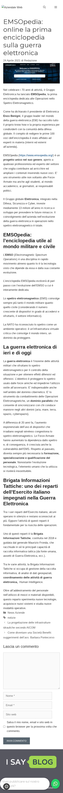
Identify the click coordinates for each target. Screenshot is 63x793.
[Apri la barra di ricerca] (44, 7)
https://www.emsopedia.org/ (36, 155)
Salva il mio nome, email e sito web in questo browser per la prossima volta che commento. (32, 727)
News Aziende (16, 612)
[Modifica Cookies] (6, 786)
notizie (12, 617)
